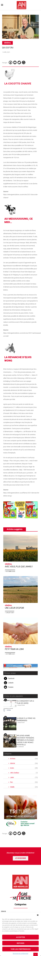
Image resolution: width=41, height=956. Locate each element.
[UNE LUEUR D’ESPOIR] (20, 589)
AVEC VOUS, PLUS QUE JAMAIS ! (19, 566)
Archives (24, 759)
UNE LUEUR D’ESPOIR (14, 608)
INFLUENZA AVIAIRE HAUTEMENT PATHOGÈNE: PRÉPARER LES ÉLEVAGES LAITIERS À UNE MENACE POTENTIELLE (25, 740)
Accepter (20, 937)
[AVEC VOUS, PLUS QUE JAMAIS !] (20, 548)
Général (24, 763)
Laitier (24, 777)
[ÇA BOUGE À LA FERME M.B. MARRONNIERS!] (9, 723)
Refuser (20, 943)
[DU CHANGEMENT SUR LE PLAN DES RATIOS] (9, 706)
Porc (24, 782)
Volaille (24, 787)
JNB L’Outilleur (24, 773)
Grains (24, 768)
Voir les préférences (21, 949)
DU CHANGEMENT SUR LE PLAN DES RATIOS (25, 702)
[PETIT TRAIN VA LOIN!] (20, 630)
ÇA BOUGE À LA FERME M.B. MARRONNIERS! (26, 719)
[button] (38, 915)
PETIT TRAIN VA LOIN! (14, 649)
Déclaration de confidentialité (20, 953)
